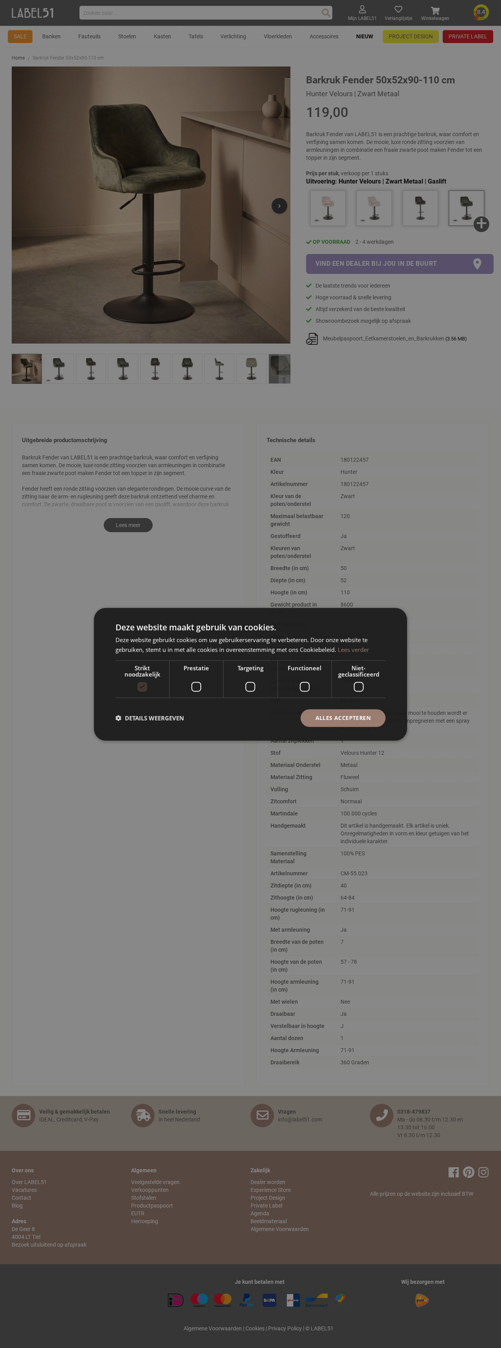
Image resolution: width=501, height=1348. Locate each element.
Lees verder (353, 649)
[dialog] (250, 674)
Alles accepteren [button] (343, 717)
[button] (149, 717)
